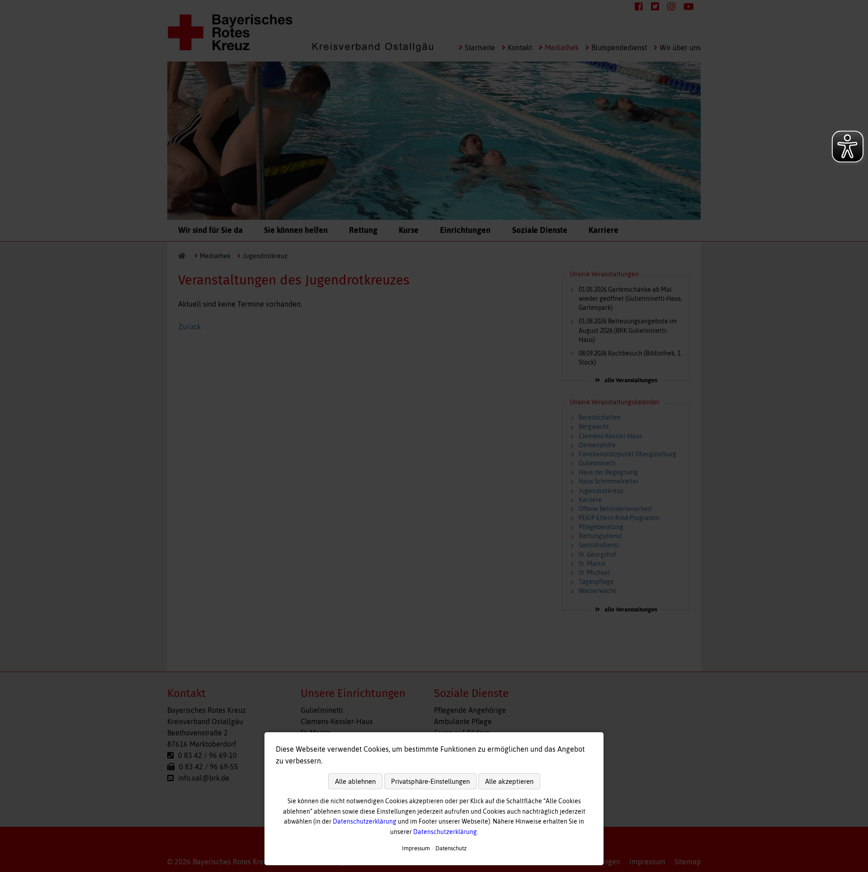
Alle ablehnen (355, 781)
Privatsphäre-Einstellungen (430, 781)
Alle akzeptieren (509, 781)
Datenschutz (451, 848)
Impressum (416, 848)
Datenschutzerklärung (364, 821)
